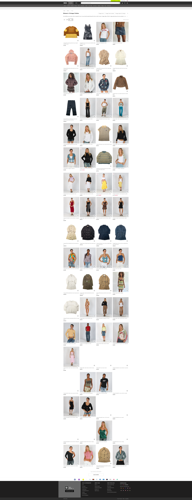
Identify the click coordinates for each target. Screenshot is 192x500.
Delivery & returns (84, 487)
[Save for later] (78, 41)
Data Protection (84, 493)
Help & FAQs (123, 0)
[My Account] (122, 2)
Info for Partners (109, 490)
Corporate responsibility (98, 487)
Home (64, 10)
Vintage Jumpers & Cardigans (120, 13)
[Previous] (97, 13)
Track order (83, 486)
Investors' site (97, 489)
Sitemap (83, 492)
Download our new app (116, 0)
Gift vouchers (109, 486)
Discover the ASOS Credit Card (111, 492)
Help (83, 484)
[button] (121, 488)
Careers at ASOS (97, 486)
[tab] (65, 5)
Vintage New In (101, 13)
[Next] (127, 13)
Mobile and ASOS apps (110, 484)
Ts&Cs (123, 498)
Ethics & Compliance (85, 495)
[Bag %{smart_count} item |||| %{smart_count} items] (127, 2)
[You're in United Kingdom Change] (127, 0)
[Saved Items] (125, 2)
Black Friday (109, 489)
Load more (96, 474)
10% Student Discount (85, 490)
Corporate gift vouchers (110, 487)
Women (68, 10)
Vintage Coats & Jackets (110, 13)
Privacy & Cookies (119, 498)
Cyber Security (97, 490)
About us (96, 484)
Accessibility (127, 498)
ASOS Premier (84, 489)
